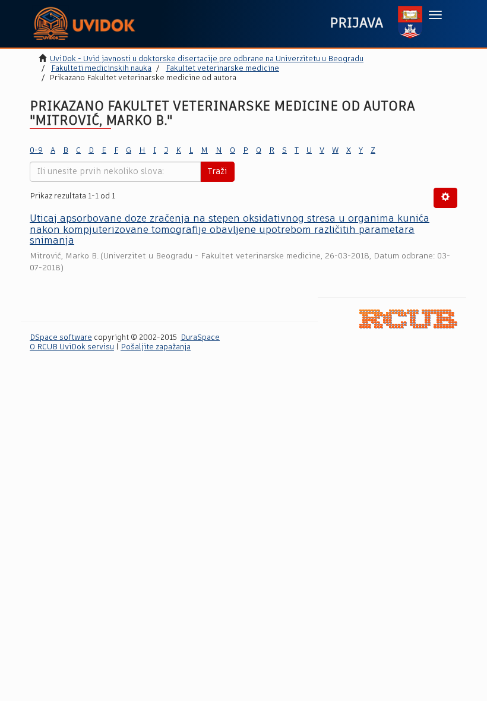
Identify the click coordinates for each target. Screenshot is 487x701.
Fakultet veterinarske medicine (222, 68)
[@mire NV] (408, 319)
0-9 (36, 150)
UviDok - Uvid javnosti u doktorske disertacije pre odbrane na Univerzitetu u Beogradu (206, 59)
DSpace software (61, 338)
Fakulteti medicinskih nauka (101, 68)
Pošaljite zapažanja (156, 347)
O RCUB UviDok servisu (72, 347)
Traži (217, 172)
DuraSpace (200, 338)
